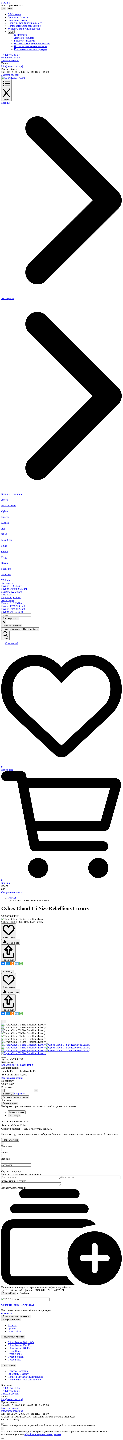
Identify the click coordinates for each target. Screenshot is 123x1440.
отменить (6, 1313)
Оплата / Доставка (18, 1371)
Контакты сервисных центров (24, 28)
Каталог (12, 1325)
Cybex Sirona (15, 1353)
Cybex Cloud (14, 1351)
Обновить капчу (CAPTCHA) (17, 1304)
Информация (9, 1365)
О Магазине (14, 14)
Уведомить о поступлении (15, 1097)
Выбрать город (10, 1103)
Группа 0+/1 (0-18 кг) (12, 603)
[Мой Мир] (8, 963)
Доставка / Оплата (18, 17)
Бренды (12, 1328)
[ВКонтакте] (3, 963)
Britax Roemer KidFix (19, 1348)
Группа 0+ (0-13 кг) (11, 586)
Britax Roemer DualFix (20, 1345)
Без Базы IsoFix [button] (9, 1064)
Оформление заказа (12, 892)
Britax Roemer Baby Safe (21, 1342)
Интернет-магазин (11, 1319)
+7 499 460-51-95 (10, 54)
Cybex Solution (16, 1356)
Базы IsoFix (7, 594)
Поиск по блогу (30, 629)
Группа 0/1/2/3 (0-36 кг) (14, 588)
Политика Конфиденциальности (25, 23)
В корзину (7, 971)
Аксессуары (7, 600)
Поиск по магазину (12, 626)
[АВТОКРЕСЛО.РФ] (13, 77)
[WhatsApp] (21, 963)
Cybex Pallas (14, 1359)
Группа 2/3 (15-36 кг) (12, 611)
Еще (11, 32)
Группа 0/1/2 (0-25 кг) (13, 609)
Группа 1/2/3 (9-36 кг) (13, 606)
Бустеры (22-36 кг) (11, 591)
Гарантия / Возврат (18, 20)
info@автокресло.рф (12, 66)
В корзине (19, 1093)
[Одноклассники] (12, 963)
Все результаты (10, 618)
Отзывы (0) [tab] (14, 1115)
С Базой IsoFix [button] (25, 1064)
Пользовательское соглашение (24, 25)
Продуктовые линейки (13, 1337)
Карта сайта (14, 1331)
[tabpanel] (61, 1123)
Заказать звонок (10, 60)
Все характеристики (12, 1078)
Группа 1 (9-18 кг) (11, 597)
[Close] (2, 1143)
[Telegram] (17, 963)
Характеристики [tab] (16, 1112)
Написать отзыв (10, 1140)
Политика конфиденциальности (25, 1376)
